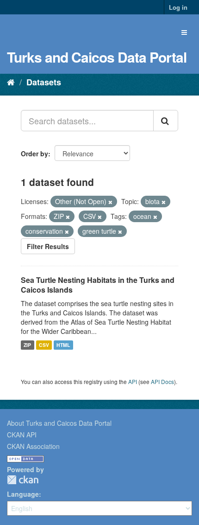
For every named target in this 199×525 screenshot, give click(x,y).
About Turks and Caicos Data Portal (59, 423)
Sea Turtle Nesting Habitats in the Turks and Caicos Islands (97, 285)
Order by (34, 153)
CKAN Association (33, 446)
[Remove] (110, 201)
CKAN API (22, 434)
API (132, 381)
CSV (44, 344)
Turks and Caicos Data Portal (97, 57)
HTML (63, 344)
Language (23, 494)
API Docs (162, 381)
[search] (165, 120)
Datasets (43, 82)
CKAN (22, 480)
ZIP (27, 344)
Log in (178, 7)
